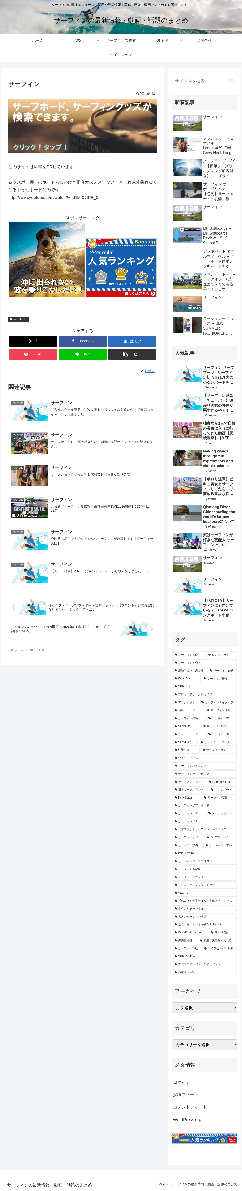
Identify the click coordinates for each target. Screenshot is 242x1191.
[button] (132, 354)
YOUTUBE (20, 319)
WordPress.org (187, 1119)
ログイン (181, 1082)
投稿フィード (186, 1094)
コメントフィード (190, 1107)
